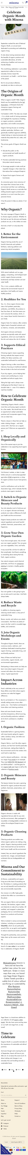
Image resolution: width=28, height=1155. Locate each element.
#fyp (10, 986)
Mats (2, 1108)
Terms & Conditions (20, 1103)
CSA (9, 477)
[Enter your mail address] (25, 1095)
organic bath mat (9, 767)
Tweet (12, 1069)
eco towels (12, 760)
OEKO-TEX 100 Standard (15, 762)
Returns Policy (18, 1106)
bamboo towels (13, 769)
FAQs (16, 1114)
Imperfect (3, 1114)
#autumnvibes (14, 991)
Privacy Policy (18, 1108)
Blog (2, 1116)
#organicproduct (13, 1002)
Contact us (17, 1116)
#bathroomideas (14, 996)
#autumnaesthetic (14, 994)
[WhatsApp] (23, 1069)
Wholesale (17, 1111)
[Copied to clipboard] (14, 1071)
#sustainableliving (14, 999)
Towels (3, 1111)
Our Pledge (4, 1106)
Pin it (19, 1069)
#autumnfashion (14, 989)
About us (3, 1103)
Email (2, 1092)
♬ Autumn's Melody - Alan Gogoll (14, 1005)
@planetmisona (9, 962)
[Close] (11, 1152)
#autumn (16, 986)
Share (5, 1069)
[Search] (23, 2)
